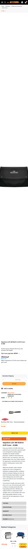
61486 (3, 11)
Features (5, 503)
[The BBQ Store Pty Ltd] (13, 2)
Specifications (7, 507)
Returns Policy (7, 515)
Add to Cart (23, 544)
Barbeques (7, 6)
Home (2, 6)
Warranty (6, 511)
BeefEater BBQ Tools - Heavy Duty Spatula (12, 422)
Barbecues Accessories (17, 6)
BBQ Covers (4, 7)
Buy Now (23, 546)
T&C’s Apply (9, 350)
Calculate (14, 383)
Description (6, 438)
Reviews (5, 519)
